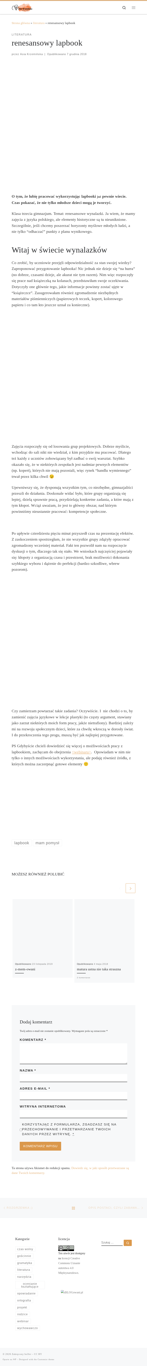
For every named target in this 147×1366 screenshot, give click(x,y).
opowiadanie (26, 1293)
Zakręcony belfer (21, 1354)
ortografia (24, 1300)
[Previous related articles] (120, 888)
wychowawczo (27, 1328)
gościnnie (24, 1255)
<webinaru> (81, 752)
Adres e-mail (35, 1088)
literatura (39, 23)
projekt (22, 1307)
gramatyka (24, 1262)
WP (14, 1359)
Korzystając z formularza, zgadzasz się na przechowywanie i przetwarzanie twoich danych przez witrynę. (69, 1129)
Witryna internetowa (43, 1106)
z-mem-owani (25, 969)
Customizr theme (46, 1359)
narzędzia (24, 1276)
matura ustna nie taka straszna (99, 969)
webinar (23, 1321)
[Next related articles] (130, 888)
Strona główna (21, 23)
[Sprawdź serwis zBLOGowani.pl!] (72, 1292)
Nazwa (28, 1070)
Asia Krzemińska (31, 54)
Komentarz (33, 1040)
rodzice (22, 1314)
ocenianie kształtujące (30, 1285)
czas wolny (25, 1249)
